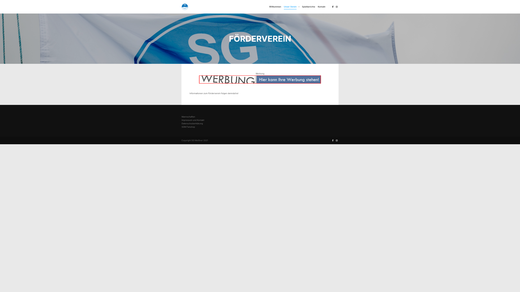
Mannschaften (188, 116)
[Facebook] (332, 7)
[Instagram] (337, 7)
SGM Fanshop (188, 127)
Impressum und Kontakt (193, 120)
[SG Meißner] (184, 7)
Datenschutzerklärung (192, 123)
